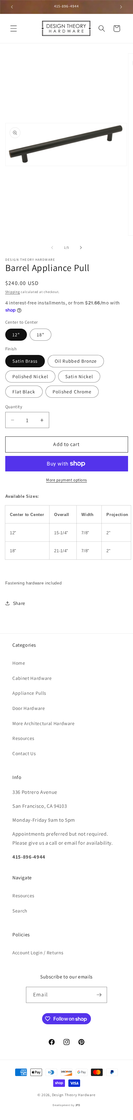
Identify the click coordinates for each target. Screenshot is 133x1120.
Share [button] (19, 603)
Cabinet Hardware (32, 678)
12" (16, 334)
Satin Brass (25, 361)
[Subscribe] (99, 995)
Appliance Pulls (29, 693)
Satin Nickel (79, 376)
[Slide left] (52, 247)
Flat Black (24, 391)
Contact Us (24, 753)
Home (18, 663)
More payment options (66, 480)
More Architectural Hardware (43, 723)
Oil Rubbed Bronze (76, 361)
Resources (23, 738)
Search (19, 911)
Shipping (12, 292)
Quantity (14, 406)
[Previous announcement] (12, 7)
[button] (13, 28)
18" (40, 334)
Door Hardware (28, 708)
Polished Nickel (30, 376)
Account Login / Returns (37, 952)
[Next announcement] (121, 7)
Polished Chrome (72, 391)
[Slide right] (81, 247)
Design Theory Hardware (74, 1094)
